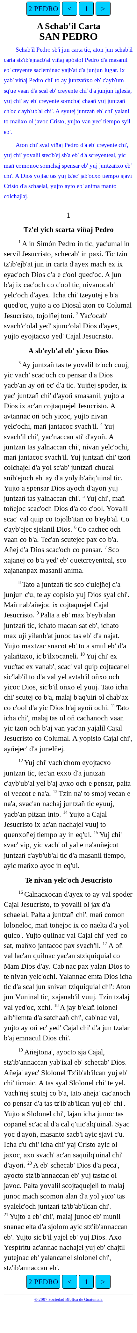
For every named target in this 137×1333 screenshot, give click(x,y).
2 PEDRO (43, 8)
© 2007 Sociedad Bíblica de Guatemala (68, 1299)
